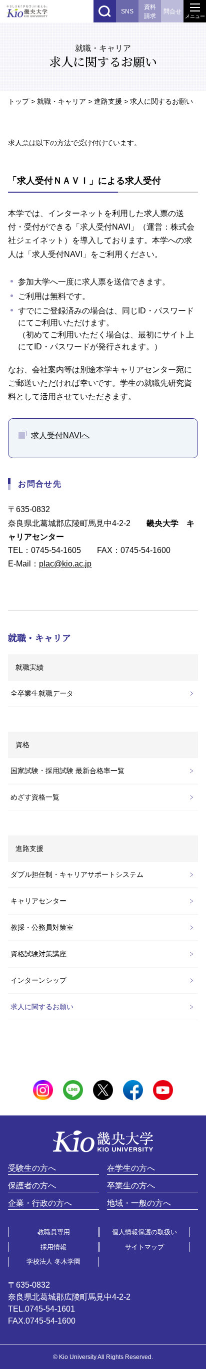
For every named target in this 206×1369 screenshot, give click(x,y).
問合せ (173, 11)
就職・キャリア (61, 101)
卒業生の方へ (131, 1185)
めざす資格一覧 (35, 797)
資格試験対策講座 (38, 954)
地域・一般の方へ (139, 1203)
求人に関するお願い (42, 1007)
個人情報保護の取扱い (144, 1232)
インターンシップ (38, 980)
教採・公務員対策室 (42, 927)
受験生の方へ (32, 1168)
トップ (18, 101)
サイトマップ (144, 1247)
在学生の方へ (131, 1168)
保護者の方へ (32, 1185)
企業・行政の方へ (40, 1203)
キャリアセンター (38, 901)
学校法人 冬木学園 (53, 1261)
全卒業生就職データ (42, 693)
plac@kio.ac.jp (65, 563)
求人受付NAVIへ (60, 435)
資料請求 (150, 11)
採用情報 (53, 1247)
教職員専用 (54, 1232)
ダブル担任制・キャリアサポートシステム (77, 874)
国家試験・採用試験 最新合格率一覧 (67, 771)
